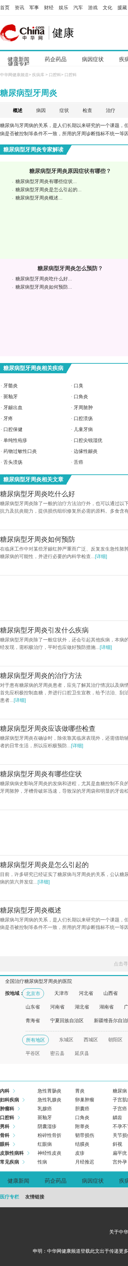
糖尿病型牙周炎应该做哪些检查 (48, 728)
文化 (107, 7)
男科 (5, 1126)
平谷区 (33, 1053)
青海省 (33, 1020)
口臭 (78, 385)
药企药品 (56, 59)
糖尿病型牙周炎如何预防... (43, 287)
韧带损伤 (84, 1135)
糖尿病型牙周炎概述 (30, 910)
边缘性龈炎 (86, 451)
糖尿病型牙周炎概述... (38, 197)
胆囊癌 (82, 1108)
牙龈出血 (13, 407)
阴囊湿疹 (47, 1126)
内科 (5, 1091)
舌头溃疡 (13, 462)
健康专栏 (19, 64)
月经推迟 (84, 1162)
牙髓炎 (10, 385)
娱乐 (63, 7)
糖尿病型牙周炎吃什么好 (37, 494)
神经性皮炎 (49, 1153)
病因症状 (93, 59)
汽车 (78, 7)
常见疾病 (9, 1162)
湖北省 (82, 1007)
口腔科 (55, 74)
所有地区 (35, 1040)
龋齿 (117, 1117)
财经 (49, 7)
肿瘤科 (7, 1108)
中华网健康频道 (14, 74)
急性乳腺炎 (49, 1099)
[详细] (101, 556)
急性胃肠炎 (49, 1091)
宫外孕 (120, 1162)
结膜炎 (82, 1144)
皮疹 (80, 1153)
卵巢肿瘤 (84, 1099)
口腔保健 (13, 429)
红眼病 (45, 1144)
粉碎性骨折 (49, 1135)
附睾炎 (82, 1126)
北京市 (33, 993)
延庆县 (82, 1053)
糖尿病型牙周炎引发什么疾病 (44, 630)
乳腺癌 (45, 1108)
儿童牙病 (83, 429)
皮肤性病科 (12, 1153)
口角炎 (81, 396)
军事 (34, 7)
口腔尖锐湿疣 (88, 440)
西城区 (91, 1039)
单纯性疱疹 (15, 440)
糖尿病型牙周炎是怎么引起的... (48, 189)
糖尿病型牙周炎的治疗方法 (41, 675)
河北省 (86, 993)
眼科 (5, 1144)
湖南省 (106, 1007)
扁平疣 (120, 1153)
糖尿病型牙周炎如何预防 (37, 539)
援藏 (122, 7)
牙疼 (8, 418)
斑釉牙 (10, 396)
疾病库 (38, 74)
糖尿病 (120, 1091)
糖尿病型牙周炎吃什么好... (43, 278)
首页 (5, 7)
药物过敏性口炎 (20, 451)
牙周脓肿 (83, 407)
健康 (63, 33)
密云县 (57, 1053)
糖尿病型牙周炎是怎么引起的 (44, 864)
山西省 (110, 993)
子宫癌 (120, 1108)
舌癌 (78, 462)
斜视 (117, 1144)
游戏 (93, 7)
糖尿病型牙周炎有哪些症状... (46, 181)
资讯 (19, 7)
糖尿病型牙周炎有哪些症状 (41, 774)
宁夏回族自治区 (67, 1020)
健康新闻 (18, 1181)
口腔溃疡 (83, 418)
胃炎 (80, 1091)
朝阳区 (115, 1039)
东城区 (66, 1039)
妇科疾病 (9, 1099)
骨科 (5, 1135)
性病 (42, 1162)
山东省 (33, 1007)
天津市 (61, 993)
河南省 (57, 1007)
